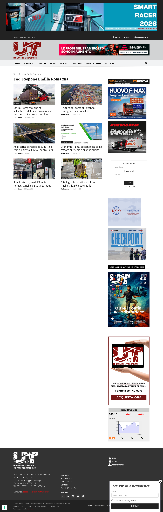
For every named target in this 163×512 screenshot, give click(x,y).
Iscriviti (135, 506)
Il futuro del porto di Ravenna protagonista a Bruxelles (78, 109)
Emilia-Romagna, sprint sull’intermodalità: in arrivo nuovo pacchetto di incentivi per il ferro (32, 111)
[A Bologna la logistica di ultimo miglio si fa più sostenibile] (81, 169)
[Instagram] (83, 496)
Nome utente (129, 163)
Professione (66, 103)
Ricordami (130, 186)
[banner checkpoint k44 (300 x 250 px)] (127, 259)
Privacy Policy (130, 500)
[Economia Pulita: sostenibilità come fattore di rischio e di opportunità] (81, 133)
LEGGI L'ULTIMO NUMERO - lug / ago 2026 (127, 267)
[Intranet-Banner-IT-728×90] (104, 54)
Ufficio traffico (19, 142)
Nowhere (30, 509)
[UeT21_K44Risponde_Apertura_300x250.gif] (124, 224)
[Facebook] (63, 496)
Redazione (17, 117)
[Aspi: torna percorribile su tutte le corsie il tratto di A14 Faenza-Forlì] (34, 133)
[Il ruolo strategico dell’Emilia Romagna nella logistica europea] (34, 169)
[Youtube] (78, 496)
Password (129, 170)
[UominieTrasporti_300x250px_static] (127, 152)
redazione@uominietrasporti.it (36, 491)
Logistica (17, 103)
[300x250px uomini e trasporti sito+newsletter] (127, 117)
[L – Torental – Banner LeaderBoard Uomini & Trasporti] (129, 83)
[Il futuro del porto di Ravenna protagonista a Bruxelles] (81, 94)
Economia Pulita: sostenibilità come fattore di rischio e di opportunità (81, 148)
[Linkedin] (68, 496)
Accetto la (125, 500)
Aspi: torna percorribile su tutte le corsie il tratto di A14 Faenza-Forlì (33, 148)
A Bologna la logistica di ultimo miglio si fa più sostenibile (78, 184)
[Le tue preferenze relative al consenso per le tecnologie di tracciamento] (4, 507)
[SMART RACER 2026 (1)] (81, 29)
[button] (146, 63)
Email (113, 491)
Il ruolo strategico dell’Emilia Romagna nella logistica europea (32, 184)
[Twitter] (73, 496)
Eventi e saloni (67, 142)
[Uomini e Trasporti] (36, 50)
